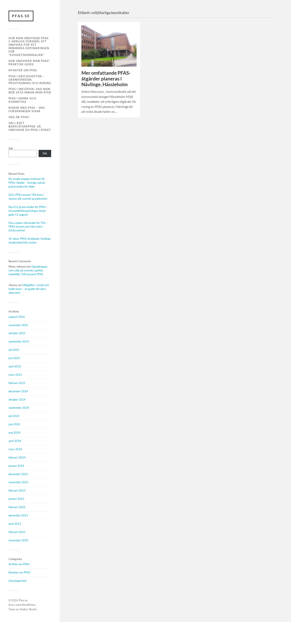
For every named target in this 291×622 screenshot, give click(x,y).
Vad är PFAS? (19, 117)
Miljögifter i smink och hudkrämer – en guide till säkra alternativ (29, 288)
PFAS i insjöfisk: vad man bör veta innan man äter (30, 90)
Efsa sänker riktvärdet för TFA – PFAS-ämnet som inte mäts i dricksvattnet (28, 226)
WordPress (28, 604)
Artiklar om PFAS (19, 564)
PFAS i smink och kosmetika (22, 100)
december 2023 (18, 474)
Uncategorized (17, 580)
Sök (11, 148)
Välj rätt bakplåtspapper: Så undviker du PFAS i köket (30, 126)
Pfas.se (21, 16)
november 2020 (18, 540)
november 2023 (18, 482)
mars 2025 (15, 374)
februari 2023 (17, 490)
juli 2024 (14, 416)
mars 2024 (15, 449)
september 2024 (19, 407)
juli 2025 (14, 349)
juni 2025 (14, 358)
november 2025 (18, 325)
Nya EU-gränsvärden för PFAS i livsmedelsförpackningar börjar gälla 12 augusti (28, 210)
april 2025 (15, 366)
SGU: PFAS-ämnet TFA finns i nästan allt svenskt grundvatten (28, 196)
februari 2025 (17, 383)
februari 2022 (17, 507)
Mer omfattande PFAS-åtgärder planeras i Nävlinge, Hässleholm (106, 78)
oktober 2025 (17, 333)
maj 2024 (14, 432)
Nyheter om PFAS (23, 70)
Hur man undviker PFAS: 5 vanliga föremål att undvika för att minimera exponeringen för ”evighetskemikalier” (29, 46)
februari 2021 (17, 532)
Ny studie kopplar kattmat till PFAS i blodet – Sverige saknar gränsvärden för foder (27, 182)
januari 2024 (16, 465)
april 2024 (15, 441)
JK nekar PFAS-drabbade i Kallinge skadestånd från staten (30, 240)
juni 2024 (14, 424)
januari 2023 (16, 498)
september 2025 (19, 341)
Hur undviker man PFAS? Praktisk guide (29, 62)
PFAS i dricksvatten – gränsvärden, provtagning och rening (30, 80)
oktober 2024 (17, 399)
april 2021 (15, 523)
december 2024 (18, 391)
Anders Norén (28, 609)
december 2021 (18, 515)
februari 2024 (17, 457)
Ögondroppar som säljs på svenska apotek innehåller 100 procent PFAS (28, 270)
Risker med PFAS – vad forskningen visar (27, 109)
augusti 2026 (17, 316)
